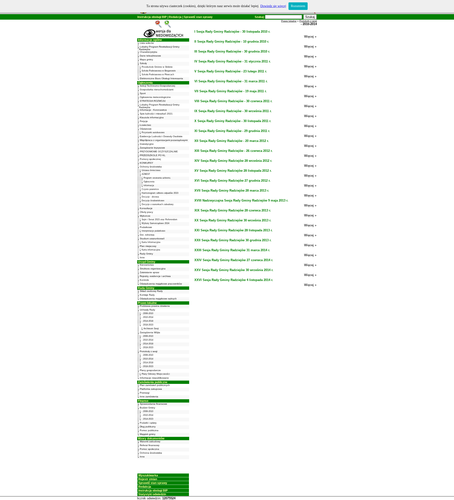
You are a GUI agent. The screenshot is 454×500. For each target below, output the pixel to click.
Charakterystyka (148, 52)
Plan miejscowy (148, 246)
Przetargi (144, 392)
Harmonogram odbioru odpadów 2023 (160, 193)
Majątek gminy (147, 434)
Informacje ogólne (150, 40)
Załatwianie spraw (149, 272)
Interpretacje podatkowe (153, 231)
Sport (143, 93)
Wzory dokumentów (151, 438)
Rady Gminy (146, 253)
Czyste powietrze (150, 189)
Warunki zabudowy (150, 441)
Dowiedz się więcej (273, 6)
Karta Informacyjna (151, 242)
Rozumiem (298, 6)
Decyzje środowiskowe (153, 200)
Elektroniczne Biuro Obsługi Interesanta (161, 78)
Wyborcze (145, 216)
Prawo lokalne (147, 303)
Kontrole (144, 280)
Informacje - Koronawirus (153, 110)
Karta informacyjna (151, 250)
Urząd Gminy (146, 261)
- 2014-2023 (147, 419)
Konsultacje (146, 208)
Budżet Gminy (147, 407)
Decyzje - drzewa (150, 197)
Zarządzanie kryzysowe (152, 147)
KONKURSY (146, 163)
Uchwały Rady (147, 309)
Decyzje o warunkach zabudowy (158, 204)
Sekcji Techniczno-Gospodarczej (157, 85)
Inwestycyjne (147, 144)
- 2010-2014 (147, 317)
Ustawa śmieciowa (151, 170)
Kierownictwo (147, 264)
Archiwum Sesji (151, 328)
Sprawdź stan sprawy (198, 17)
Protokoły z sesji (148, 351)
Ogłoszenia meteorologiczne (155, 97)
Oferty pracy (146, 212)
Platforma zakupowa (151, 389)
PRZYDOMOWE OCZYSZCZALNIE (159, 151)
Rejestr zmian (147, 479)
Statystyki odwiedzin (152, 494)
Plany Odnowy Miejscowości (156, 374)
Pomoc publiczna (149, 430)
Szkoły (143, 63)
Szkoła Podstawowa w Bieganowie (159, 71)
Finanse (143, 401)
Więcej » (310, 36)
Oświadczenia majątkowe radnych (158, 298)
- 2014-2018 (147, 321)
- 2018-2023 (147, 325)
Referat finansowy (149, 445)
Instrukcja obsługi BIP (152, 17)
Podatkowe (146, 227)
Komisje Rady (147, 295)
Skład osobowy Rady (151, 291)
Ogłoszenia (145, 82)
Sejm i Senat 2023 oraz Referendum (159, 219)
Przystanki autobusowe (153, 132)
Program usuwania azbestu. (157, 178)
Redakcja (175, 17)
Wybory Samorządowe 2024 (155, 223)
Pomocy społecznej (150, 159)
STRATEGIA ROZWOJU (153, 101)
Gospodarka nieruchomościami (156, 89)
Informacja (149, 185)
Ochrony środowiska (151, 166)
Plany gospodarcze (150, 370)
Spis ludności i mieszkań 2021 (156, 113)
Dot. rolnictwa (147, 234)
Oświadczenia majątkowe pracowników (161, 283)
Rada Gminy (146, 288)
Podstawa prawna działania (155, 306)
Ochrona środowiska (151, 453)
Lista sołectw (147, 43)
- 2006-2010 (147, 313)
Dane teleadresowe (150, 55)
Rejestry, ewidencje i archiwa (155, 276)
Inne (142, 257)
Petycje (144, 121)
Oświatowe (146, 128)
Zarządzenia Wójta (150, 332)
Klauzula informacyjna (152, 117)
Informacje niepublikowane (154, 378)
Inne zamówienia (149, 396)
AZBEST (146, 174)
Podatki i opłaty (148, 422)
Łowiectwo (145, 125)
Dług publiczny (148, 426)
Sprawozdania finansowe (153, 404)
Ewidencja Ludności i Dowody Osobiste (161, 136)
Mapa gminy (146, 59)
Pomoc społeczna (149, 449)
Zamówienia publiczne (152, 382)
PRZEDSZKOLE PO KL (153, 155)
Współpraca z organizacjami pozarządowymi (164, 140)
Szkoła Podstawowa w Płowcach (158, 74)
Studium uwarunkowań (152, 238)
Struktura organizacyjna (153, 268)
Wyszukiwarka (148, 475)
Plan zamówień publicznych (155, 385)
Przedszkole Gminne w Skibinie (157, 67)
